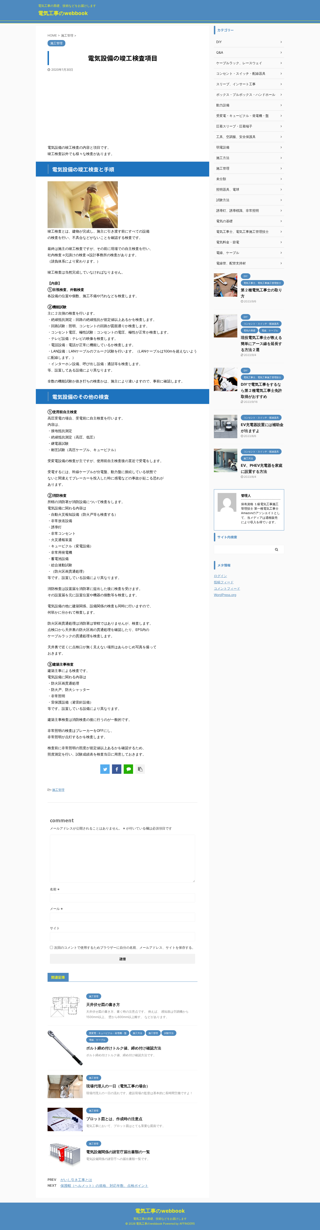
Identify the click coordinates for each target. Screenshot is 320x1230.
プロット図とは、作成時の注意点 (114, 1118)
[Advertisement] (122, 107)
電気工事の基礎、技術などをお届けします (160, 1218)
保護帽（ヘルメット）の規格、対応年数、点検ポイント (104, 1185)
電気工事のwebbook (63, 13)
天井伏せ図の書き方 (103, 1004)
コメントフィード (227, 588)
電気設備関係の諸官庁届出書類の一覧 (118, 1151)
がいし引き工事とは (76, 1180)
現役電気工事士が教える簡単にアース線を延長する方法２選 (261, 343)
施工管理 (58, 790)
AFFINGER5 (187, 1223)
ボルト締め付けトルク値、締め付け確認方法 (123, 1048)
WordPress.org (225, 595)
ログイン (220, 576)
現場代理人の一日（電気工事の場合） (118, 1086)
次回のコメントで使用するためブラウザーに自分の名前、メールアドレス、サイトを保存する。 (124, 947)
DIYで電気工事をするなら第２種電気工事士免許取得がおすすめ (261, 390)
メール (56, 909)
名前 (55, 889)
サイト (55, 928)
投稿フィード (224, 582)
